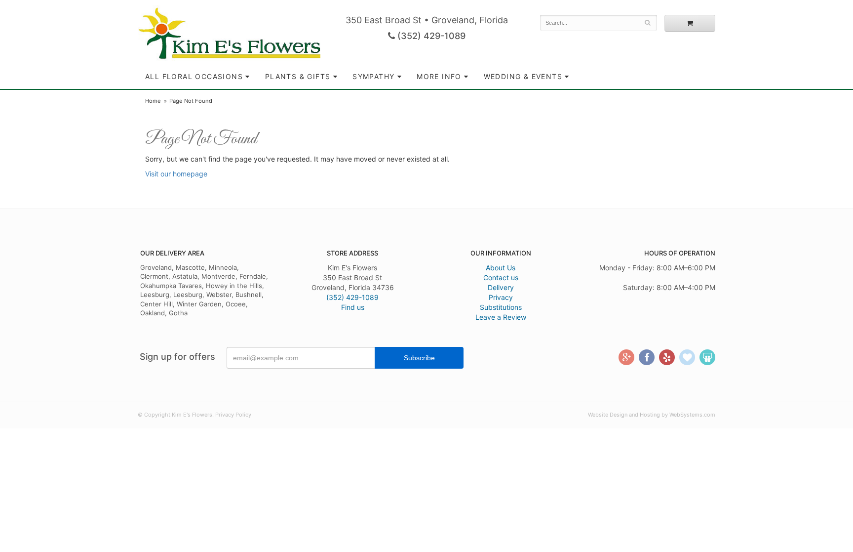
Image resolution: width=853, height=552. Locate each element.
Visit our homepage (176, 174)
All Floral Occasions (194, 76)
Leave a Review (500, 317)
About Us (500, 267)
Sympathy (373, 76)
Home (153, 100)
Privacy (501, 297)
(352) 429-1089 (430, 36)
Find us (352, 307)
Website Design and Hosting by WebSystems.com (651, 414)
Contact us (500, 277)
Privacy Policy (233, 414)
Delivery (501, 287)
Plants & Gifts (298, 76)
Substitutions (501, 307)
